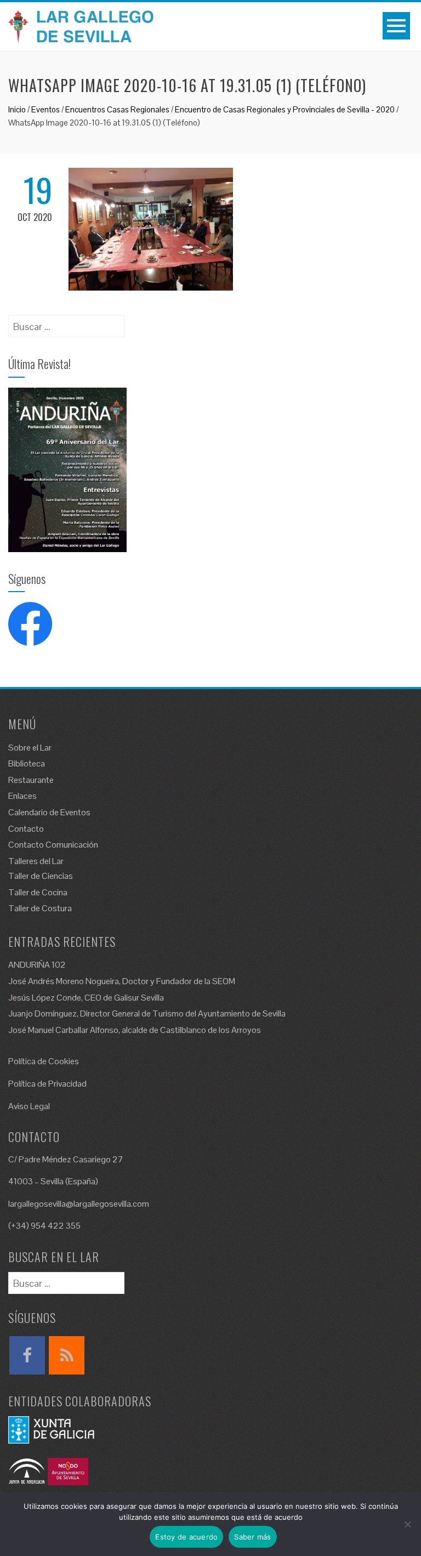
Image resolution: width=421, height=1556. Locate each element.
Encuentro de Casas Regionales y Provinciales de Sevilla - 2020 (285, 109)
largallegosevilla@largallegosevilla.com (78, 1203)
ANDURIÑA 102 (37, 964)
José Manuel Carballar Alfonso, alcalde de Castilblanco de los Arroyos (134, 1030)
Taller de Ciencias (40, 876)
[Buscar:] (66, 322)
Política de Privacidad (47, 1083)
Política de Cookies (43, 1061)
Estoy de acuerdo (186, 1536)
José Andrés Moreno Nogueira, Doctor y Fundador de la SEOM (121, 981)
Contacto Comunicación (53, 844)
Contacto (26, 828)
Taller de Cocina (37, 892)
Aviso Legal (29, 1106)
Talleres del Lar (36, 861)
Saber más (252, 1536)
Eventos (45, 109)
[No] (407, 1524)
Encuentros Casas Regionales (117, 109)
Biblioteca (26, 763)
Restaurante (31, 780)
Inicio (17, 109)
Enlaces (22, 796)
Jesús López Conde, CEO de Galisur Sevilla (86, 997)
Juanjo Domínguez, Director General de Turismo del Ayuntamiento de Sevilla (147, 1013)
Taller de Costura (40, 908)
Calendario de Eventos (49, 812)
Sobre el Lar (30, 747)
